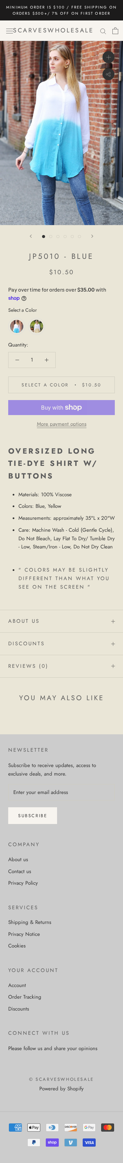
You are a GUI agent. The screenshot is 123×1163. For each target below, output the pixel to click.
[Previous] (31, 236)
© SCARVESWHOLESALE (61, 1079)
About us (24, 621)
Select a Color (22, 310)
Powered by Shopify (61, 1088)
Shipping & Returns (29, 922)
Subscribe (32, 815)
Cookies (17, 945)
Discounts (26, 643)
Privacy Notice (24, 934)
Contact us (19, 871)
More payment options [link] (61, 424)
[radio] (16, 326)
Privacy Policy (23, 883)
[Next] (92, 236)
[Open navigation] (9, 30)
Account (17, 985)
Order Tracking (24, 997)
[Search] (103, 31)
